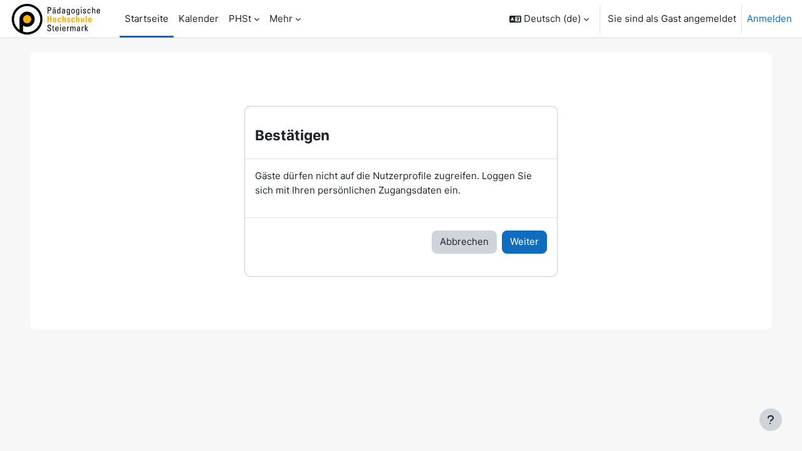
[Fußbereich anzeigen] (770, 419)
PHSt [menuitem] (240, 18)
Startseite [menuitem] (147, 18)
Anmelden (769, 18)
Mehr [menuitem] (281, 18)
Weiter (524, 241)
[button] (549, 19)
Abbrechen (464, 241)
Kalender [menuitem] (199, 18)
